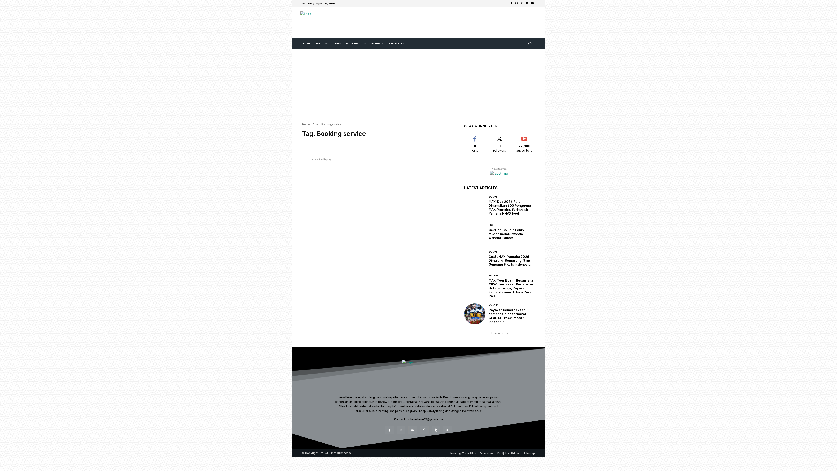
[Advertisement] (418, 84)
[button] (530, 44)
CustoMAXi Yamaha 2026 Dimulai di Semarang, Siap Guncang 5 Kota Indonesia (510, 260)
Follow (500, 136)
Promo (493, 225)
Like (475, 136)
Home (306, 124)
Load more (498, 333)
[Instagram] (516, 3)
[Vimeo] (527, 3)
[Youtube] (532, 3)
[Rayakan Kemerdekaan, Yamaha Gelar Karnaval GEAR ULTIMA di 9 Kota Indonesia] (474, 313)
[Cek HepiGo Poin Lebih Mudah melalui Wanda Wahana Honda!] (474, 231)
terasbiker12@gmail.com (426, 419)
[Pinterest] (424, 430)
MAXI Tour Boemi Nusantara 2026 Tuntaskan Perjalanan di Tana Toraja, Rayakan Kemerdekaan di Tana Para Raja (511, 288)
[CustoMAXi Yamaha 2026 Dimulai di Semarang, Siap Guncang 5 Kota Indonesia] (474, 258)
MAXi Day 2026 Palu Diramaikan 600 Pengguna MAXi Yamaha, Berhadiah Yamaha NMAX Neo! (510, 207)
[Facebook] (511, 3)
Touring (494, 275)
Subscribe (524, 136)
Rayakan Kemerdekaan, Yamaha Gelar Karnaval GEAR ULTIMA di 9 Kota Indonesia (507, 316)
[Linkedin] (412, 430)
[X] (521, 3)
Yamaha (493, 197)
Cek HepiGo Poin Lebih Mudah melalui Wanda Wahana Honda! (506, 234)
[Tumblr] (436, 430)
